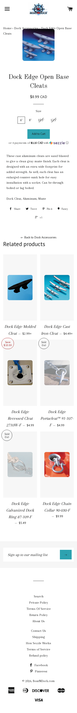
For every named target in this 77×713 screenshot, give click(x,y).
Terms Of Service (39, 609)
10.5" (41, 120)
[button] (38, 143)
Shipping (38, 637)
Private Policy (38, 602)
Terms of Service (38, 649)
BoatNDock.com (44, 681)
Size (38, 111)
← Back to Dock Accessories (38, 237)
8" (30, 120)
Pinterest (40, 671)
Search (38, 596)
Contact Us (38, 631)
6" (21, 120)
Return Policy (38, 615)
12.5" (54, 120)
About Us (38, 621)
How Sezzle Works (38, 643)
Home (7, 28)
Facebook (41, 665)
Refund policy (38, 655)
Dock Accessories (26, 28)
